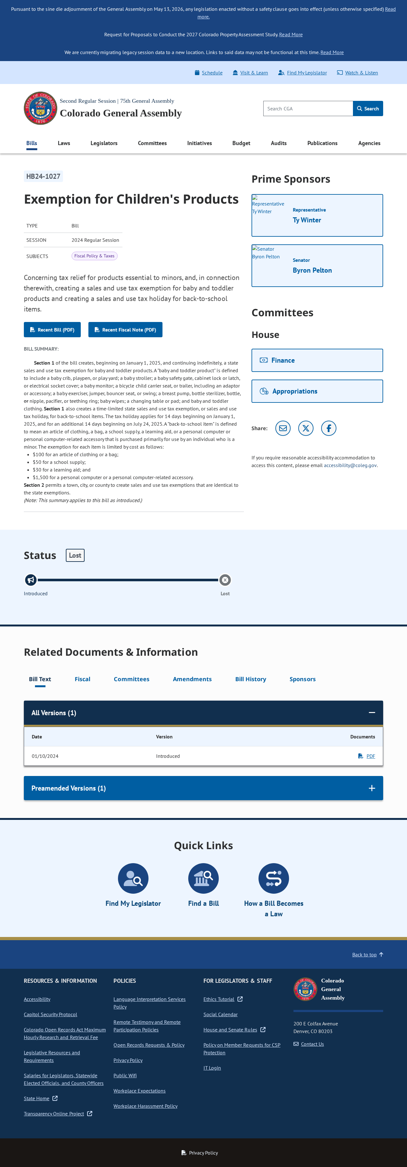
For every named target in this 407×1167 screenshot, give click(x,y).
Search (371, 108)
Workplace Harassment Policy (145, 1106)
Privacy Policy (128, 1060)
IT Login (212, 1068)
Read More (290, 34)
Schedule (212, 72)
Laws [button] (64, 143)
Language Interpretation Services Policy (150, 1003)
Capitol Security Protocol (50, 1014)
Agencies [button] (369, 143)
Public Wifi (125, 1075)
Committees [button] (152, 143)
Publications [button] (322, 143)
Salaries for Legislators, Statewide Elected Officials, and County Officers (64, 1079)
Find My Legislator (307, 72)
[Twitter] (306, 428)
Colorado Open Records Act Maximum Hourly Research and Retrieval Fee (65, 1033)
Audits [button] (279, 143)
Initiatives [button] (199, 143)
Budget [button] (241, 143)
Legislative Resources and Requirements (52, 1056)
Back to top (364, 954)
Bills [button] (31, 143)
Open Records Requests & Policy (149, 1045)
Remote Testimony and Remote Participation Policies (147, 1026)
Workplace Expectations (140, 1090)
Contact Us (312, 1044)
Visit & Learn (254, 72)
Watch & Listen (361, 72)
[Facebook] (328, 428)
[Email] (283, 428)
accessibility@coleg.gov (350, 465)
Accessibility (37, 999)
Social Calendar (221, 1014)
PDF (371, 756)
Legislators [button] (104, 143)
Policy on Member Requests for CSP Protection (242, 1049)
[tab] (40, 680)
